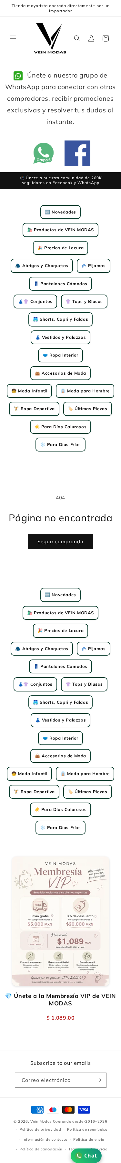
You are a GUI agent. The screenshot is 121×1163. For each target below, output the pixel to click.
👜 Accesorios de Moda (60, 373)
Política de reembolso (87, 1129)
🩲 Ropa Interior (60, 355)
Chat (90, 1155)
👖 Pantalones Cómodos (60, 283)
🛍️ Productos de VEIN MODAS (60, 229)
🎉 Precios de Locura (60, 247)
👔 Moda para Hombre (85, 390)
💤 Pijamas (93, 265)
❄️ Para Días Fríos (60, 444)
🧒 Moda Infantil (29, 390)
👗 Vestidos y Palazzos (60, 337)
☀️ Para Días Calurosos (61, 426)
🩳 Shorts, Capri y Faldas (60, 319)
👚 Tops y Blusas (84, 301)
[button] (13, 38)
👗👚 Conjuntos (35, 301)
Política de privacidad (40, 1129)
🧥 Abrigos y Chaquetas (41, 265)
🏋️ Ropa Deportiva (34, 408)
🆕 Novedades (60, 211)
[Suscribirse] (99, 1080)
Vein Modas (41, 1121)
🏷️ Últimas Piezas (87, 408)
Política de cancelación (41, 1149)
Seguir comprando (60, 541)
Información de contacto (45, 1139)
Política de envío (88, 1139)
